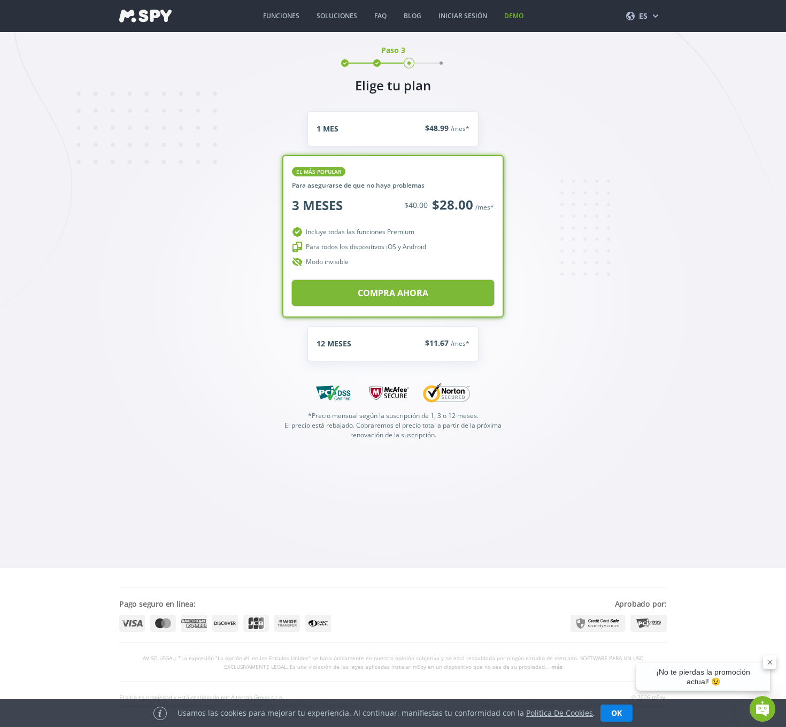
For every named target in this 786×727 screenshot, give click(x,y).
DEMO (513, 15)
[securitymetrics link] (598, 623)
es (643, 16)
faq (380, 15)
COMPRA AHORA (393, 293)
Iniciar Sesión (462, 15)
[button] (762, 709)
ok (616, 713)
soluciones (337, 15)
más (556, 666)
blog (412, 15)
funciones (281, 15)
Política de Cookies (559, 713)
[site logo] (145, 16)
